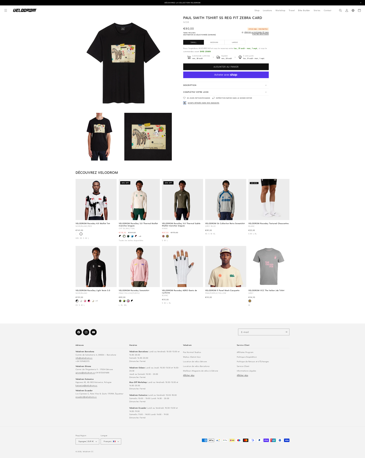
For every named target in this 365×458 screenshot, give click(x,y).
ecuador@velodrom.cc (86, 397)
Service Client (243, 366)
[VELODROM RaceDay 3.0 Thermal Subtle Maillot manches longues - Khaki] (167, 236)
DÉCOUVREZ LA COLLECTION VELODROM (182, 3)
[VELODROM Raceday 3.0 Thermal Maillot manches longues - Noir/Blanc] (120, 236)
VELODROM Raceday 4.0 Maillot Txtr (93, 223)
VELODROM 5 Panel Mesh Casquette (222, 290)
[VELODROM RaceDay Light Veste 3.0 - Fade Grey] (81, 301)
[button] (6, 10)
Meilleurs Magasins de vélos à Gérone (200, 370)
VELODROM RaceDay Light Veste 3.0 (93, 290)
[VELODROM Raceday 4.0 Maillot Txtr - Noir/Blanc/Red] (81, 234)
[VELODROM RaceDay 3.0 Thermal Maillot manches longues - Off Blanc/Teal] (124, 236)
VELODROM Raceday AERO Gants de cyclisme (179, 291)
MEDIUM (217, 43)
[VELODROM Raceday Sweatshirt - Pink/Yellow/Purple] (128, 301)
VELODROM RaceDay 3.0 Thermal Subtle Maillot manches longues (181, 224)
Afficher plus (188, 375)
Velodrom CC (88, 451)
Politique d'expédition (247, 357)
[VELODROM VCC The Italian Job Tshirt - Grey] (249, 301)
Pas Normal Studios (192, 352)
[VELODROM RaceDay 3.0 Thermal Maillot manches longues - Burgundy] (136, 236)
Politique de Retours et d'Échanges (253, 361)
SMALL (194, 42)
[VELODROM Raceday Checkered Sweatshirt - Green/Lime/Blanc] (124, 301)
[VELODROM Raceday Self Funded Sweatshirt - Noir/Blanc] (132, 301)
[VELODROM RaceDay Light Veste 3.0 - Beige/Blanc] (93, 301)
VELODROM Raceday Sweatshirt (134, 290)
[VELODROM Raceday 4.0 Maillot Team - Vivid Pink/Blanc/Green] (77, 234)
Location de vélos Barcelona (196, 366)
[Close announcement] (361, 3)
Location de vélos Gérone (195, 361)
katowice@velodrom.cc (86, 385)
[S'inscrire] (286, 332)
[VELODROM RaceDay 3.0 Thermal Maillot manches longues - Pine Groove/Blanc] (128, 236)
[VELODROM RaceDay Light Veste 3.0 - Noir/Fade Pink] (89, 301)
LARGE (238, 43)
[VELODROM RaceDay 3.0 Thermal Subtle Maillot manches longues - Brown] (163, 236)
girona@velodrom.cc (85, 372)
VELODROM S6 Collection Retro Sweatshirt (225, 223)
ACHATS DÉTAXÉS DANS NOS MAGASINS (203, 103)
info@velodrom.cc (84, 358)
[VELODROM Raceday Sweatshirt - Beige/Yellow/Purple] (120, 301)
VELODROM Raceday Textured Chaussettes (268, 223)
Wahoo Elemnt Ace (192, 357)
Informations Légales (246, 370)
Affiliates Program (245, 352)
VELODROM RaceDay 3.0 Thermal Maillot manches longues (138, 224)
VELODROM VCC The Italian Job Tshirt (266, 290)
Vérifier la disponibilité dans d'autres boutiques (256, 33)
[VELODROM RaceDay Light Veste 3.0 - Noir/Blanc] (77, 301)
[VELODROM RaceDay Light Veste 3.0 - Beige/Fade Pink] (85, 301)
